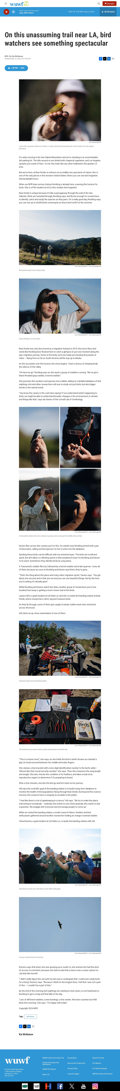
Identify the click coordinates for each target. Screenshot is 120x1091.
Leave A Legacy (73, 1074)
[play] (6, 11)
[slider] (17, 11)
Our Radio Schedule (99, 1068)
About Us (46, 1074)
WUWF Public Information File (53, 1058)
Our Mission (96, 1063)
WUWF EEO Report (49, 1069)
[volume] (13, 11)
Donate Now (72, 1058)
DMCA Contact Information (102, 1074)
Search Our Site (98, 1058)
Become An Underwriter (76, 1063)
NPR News (30, 1017)
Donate (110, 3)
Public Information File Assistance (51, 1063)
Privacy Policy (73, 1068)
